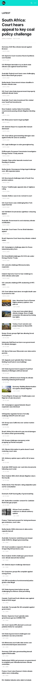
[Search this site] (31, 3)
